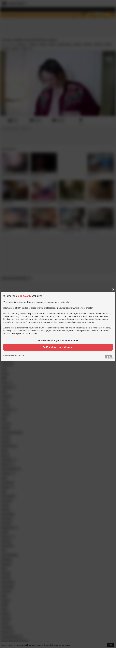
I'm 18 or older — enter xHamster (58, 347)
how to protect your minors (13, 356)
